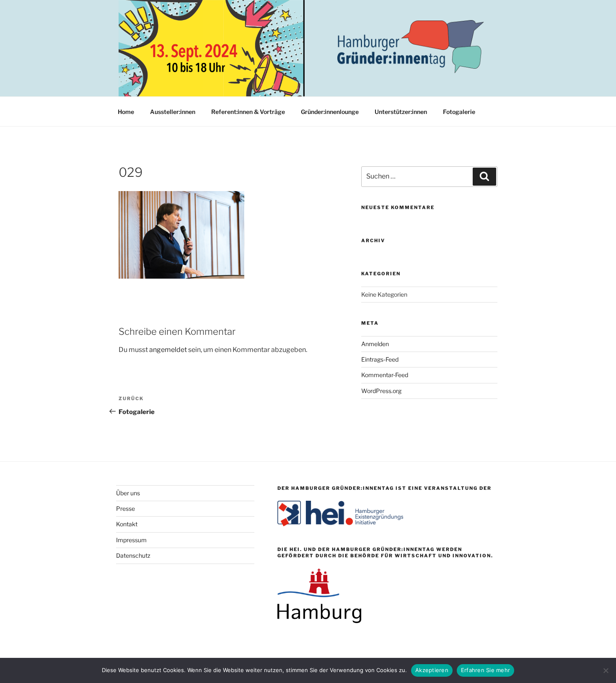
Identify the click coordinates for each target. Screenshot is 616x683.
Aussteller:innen (172, 111)
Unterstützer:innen (401, 111)
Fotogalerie (459, 111)
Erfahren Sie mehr (485, 670)
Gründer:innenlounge (330, 111)
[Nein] (605, 670)
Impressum (131, 539)
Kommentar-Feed (384, 374)
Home (126, 111)
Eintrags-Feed (380, 359)
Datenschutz (133, 555)
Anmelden (375, 343)
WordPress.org (381, 390)
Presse (125, 508)
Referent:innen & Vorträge (248, 111)
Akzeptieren (431, 670)
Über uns (128, 493)
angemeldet (168, 350)
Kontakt (126, 524)
